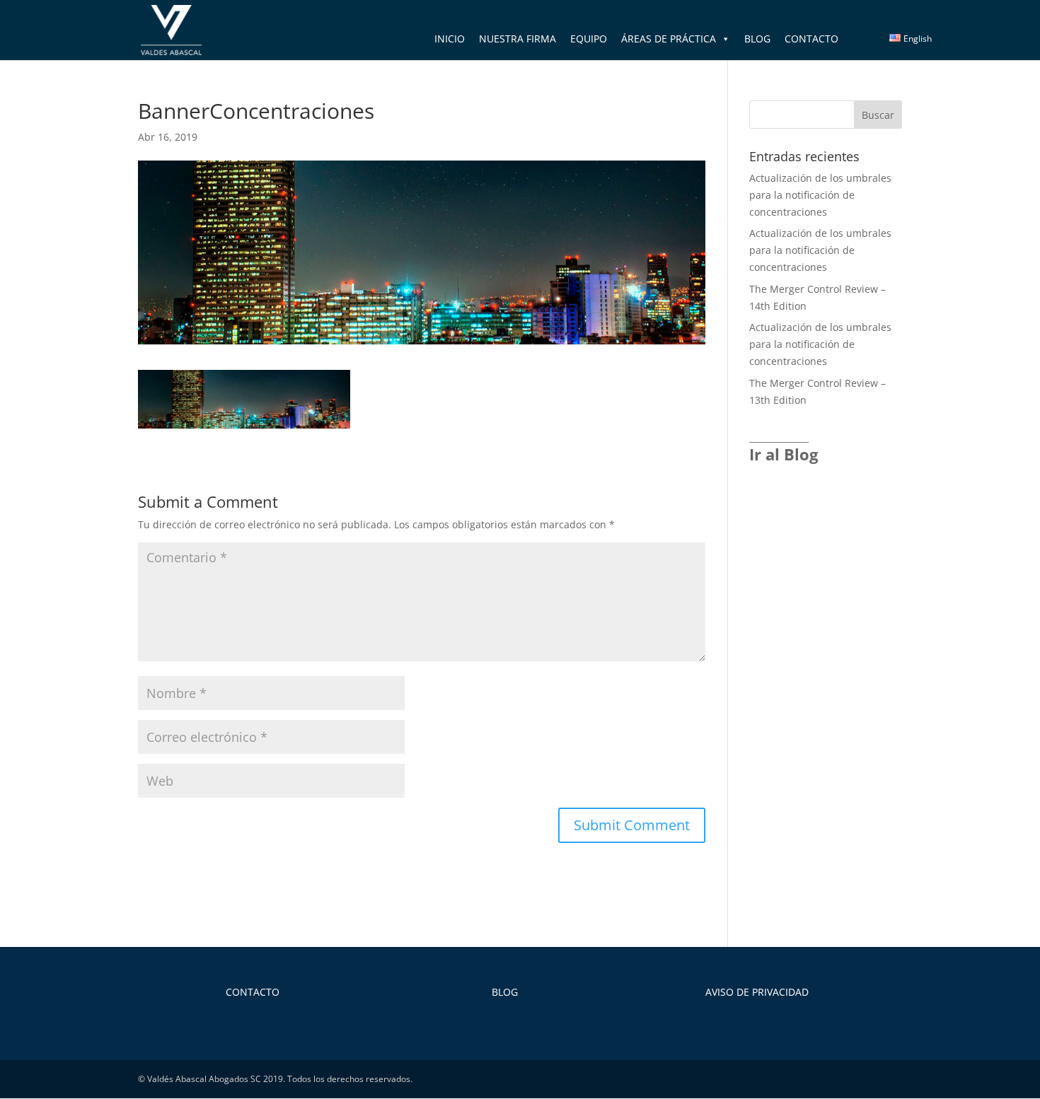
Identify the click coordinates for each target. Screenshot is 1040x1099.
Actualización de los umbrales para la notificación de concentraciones (820, 195)
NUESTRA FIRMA (517, 38)
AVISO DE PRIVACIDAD (757, 992)
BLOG (757, 38)
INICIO (449, 38)
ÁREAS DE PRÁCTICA (668, 38)
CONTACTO (811, 38)
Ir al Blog (783, 454)
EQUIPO (588, 38)
